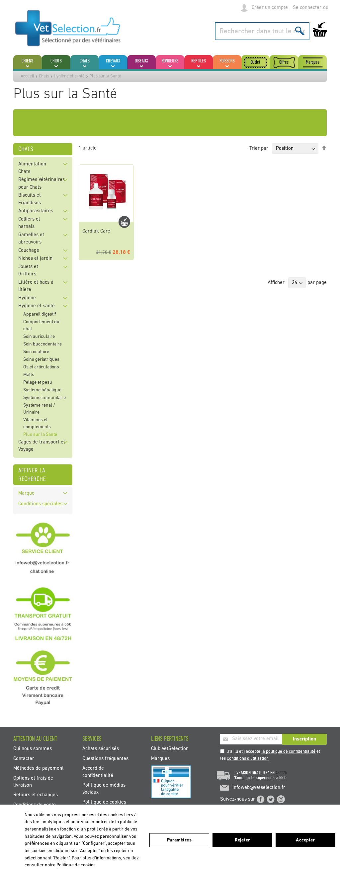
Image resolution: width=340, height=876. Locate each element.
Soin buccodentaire (42, 344)
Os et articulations (41, 367)
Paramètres (179, 840)
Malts (28, 374)
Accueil (27, 76)
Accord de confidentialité (97, 772)
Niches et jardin (35, 258)
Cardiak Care (96, 231)
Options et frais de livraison (33, 782)
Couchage (28, 250)
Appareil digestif (39, 314)
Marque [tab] (26, 493)
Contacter (23, 758)
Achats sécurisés (100, 748)
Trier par (258, 148)
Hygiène (27, 298)
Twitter (270, 799)
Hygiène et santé (69, 76)
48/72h (281, 773)
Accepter (305, 840)
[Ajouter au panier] (124, 222)
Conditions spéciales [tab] (40, 504)
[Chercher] (299, 30)
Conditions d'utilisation (248, 758)
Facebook (260, 799)
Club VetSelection (170, 748)
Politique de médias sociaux (104, 789)
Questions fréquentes (105, 758)
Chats (44, 76)
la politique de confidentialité (288, 751)
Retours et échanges (35, 795)
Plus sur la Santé (40, 434)
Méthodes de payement (38, 768)
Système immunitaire (44, 397)
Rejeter (242, 840)
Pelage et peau (37, 382)
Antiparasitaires (35, 211)
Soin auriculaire (39, 336)
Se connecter (307, 7)
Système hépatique (42, 390)
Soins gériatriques (41, 359)
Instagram (281, 799)
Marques (160, 758)
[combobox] (262, 31)
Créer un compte (270, 7)
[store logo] (68, 28)
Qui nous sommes (32, 748)
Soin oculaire (36, 351)
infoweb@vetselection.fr (258, 787)
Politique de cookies (104, 802)
